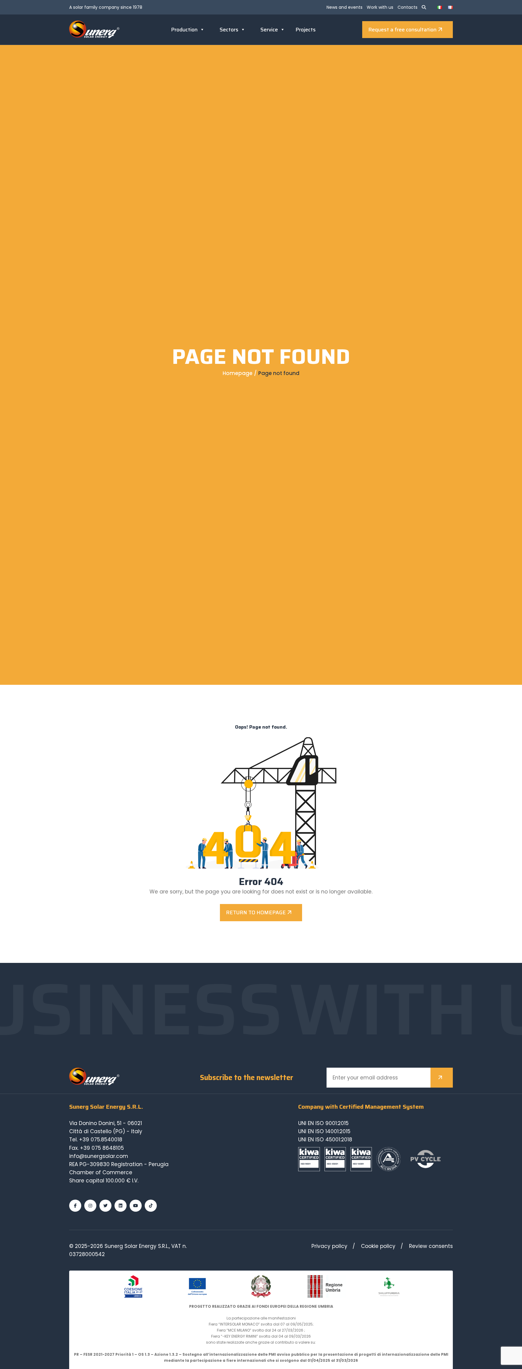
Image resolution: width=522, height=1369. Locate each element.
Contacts (407, 7)
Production (184, 30)
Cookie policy (378, 1246)
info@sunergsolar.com (98, 1156)
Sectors (229, 30)
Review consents (431, 1246)
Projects (305, 30)
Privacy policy (329, 1246)
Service (269, 30)
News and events (344, 7)
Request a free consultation (402, 30)
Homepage (238, 373)
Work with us (380, 7)
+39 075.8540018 (100, 1139)
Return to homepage (256, 912)
